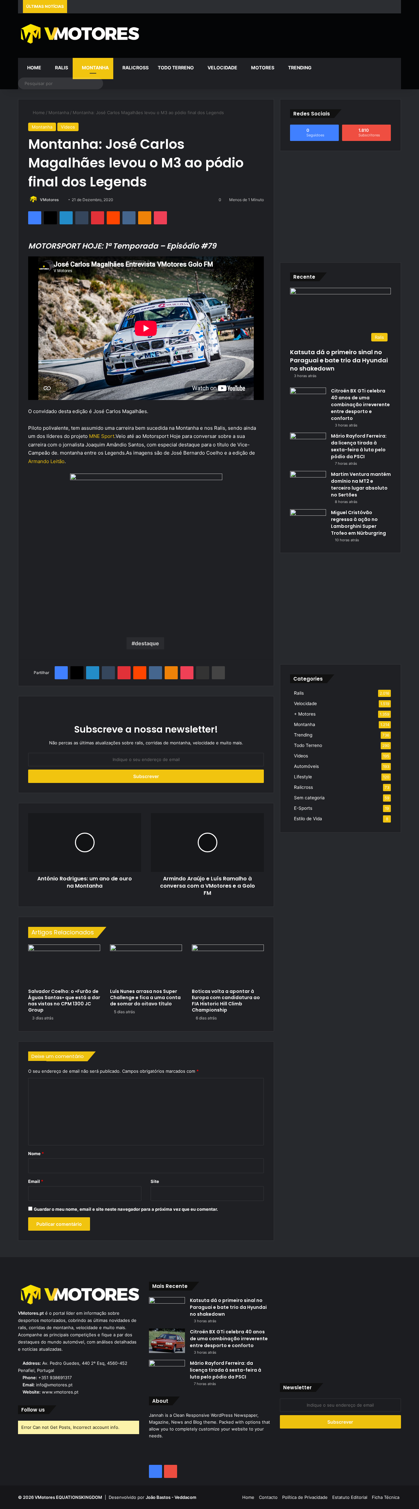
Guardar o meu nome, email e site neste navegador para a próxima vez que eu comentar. (126, 1209)
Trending (299, 67)
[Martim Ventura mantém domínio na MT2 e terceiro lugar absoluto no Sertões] (308, 483)
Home (33, 67)
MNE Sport (101, 436)
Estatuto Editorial (349, 1497)
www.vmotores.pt (60, 1392)
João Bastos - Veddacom (171, 1497)
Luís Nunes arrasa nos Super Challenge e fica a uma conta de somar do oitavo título (145, 997)
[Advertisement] (275, 34)
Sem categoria (309, 797)
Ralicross (135, 67)
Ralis (61, 67)
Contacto (268, 1497)
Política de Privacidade (305, 1497)
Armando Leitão (46, 461)
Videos (68, 127)
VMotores (49, 199)
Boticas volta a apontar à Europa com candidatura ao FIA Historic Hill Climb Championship (226, 1000)
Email (35, 1181)
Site (155, 1181)
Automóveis (306, 766)
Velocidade (222, 67)
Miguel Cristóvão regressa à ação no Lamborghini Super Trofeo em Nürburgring (358, 522)
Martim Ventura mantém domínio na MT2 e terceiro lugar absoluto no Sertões (361, 484)
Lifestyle (303, 776)
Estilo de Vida (308, 818)
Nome (36, 1153)
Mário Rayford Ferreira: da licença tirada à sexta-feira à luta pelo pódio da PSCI (359, 446)
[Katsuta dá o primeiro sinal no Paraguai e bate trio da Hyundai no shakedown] (167, 1309)
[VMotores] (78, 33)
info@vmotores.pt (54, 1384)
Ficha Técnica (385, 1497)
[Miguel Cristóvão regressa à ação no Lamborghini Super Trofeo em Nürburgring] (308, 521)
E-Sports (303, 808)
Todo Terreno (176, 67)
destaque (147, 643)
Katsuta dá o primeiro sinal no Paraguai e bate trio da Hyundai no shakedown (339, 360)
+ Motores (305, 714)
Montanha (95, 67)
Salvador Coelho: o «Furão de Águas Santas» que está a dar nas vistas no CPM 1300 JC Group (64, 1000)
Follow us (33, 1409)
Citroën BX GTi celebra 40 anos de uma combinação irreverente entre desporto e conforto (360, 405)
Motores (262, 67)
